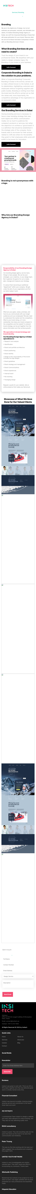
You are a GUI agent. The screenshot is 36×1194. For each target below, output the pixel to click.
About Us (20, 1036)
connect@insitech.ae (10, 1021)
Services (4, 1040)
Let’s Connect (11, 67)
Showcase (20, 1040)
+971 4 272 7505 (10, 1024)
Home (4, 1036)
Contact (4, 1046)
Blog (18, 1043)
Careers (4, 1043)
